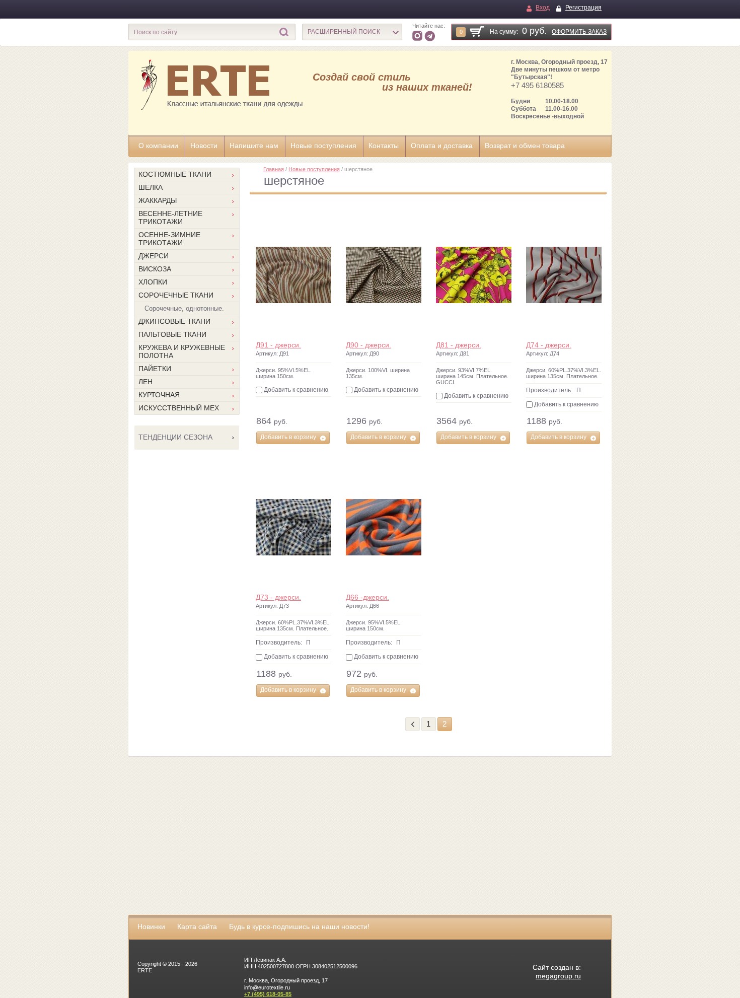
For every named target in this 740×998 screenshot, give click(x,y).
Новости (203, 145)
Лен (145, 382)
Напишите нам (254, 145)
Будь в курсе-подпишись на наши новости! (299, 926)
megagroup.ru (558, 976)
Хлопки (152, 282)
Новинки (151, 926)
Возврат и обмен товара (525, 145)
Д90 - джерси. (368, 345)
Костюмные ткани (174, 174)
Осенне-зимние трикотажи (169, 239)
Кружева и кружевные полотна (181, 351)
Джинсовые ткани (174, 321)
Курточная (159, 395)
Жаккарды (157, 200)
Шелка (150, 187)
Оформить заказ (579, 31)
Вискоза (154, 269)
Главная (273, 169)
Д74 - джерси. (548, 345)
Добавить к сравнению (295, 389)
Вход (543, 7)
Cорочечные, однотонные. (184, 308)
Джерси (153, 256)
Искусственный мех (178, 408)
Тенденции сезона (175, 437)
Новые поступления (323, 145)
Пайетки (154, 369)
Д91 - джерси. (278, 345)
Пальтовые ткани (172, 334)
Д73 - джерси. (278, 597)
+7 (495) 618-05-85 (267, 994)
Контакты (383, 145)
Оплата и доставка (442, 145)
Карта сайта (197, 926)
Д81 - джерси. (458, 345)
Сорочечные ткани (175, 295)
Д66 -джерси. (367, 597)
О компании (158, 145)
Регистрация (583, 7)
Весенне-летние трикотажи (170, 217)
